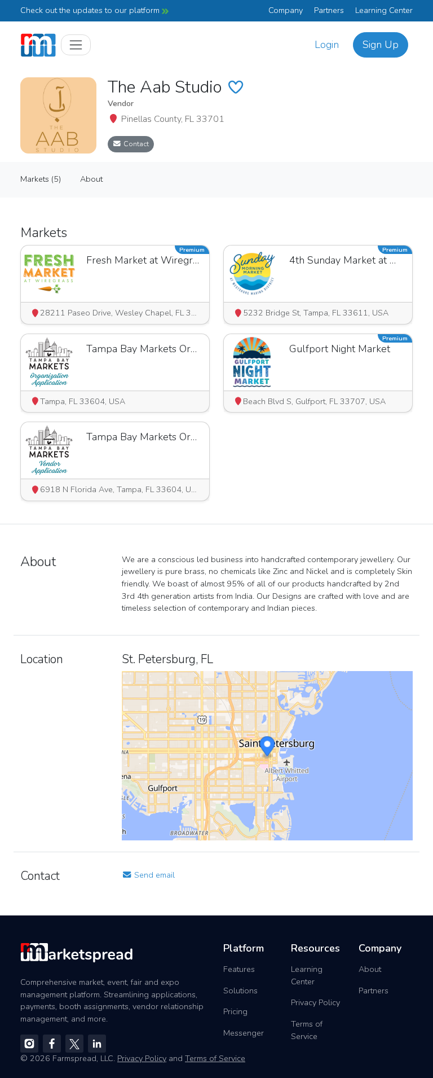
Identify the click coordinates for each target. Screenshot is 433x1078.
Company (285, 10)
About (370, 969)
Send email (153, 874)
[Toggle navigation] (76, 44)
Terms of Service (306, 1030)
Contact (135, 143)
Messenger (243, 1032)
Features (239, 969)
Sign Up (381, 44)
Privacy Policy (315, 1002)
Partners (329, 10)
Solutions (240, 990)
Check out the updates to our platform (91, 10)
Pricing (235, 1011)
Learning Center (384, 10)
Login (327, 44)
